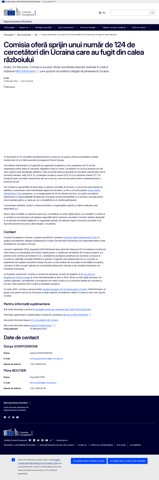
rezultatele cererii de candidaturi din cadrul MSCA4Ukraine (63, 309)
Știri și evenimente (65, 27)
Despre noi (23, 27)
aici (16, 208)
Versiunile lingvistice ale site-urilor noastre (56, 445)
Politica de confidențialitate (101, 445)
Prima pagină (9, 27)
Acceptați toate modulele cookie (88, 461)
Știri (36, 35)
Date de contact (139, 27)
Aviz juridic (121, 445)
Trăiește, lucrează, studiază (113, 27)
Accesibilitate (135, 445)
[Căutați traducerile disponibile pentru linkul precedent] (31, 277)
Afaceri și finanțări (87, 27)
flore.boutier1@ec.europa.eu (43, 383)
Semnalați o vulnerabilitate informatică (20, 445)
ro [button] (103, 12)
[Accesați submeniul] (30, 27)
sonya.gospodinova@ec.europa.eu (46, 358)
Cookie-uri (82, 445)
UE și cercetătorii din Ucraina (44, 320)
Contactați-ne (62, 440)
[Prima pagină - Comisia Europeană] (22, 11)
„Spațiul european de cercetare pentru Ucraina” (65, 289)
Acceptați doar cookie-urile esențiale (127, 461)
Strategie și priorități (43, 27)
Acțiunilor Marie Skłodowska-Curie (80, 237)
